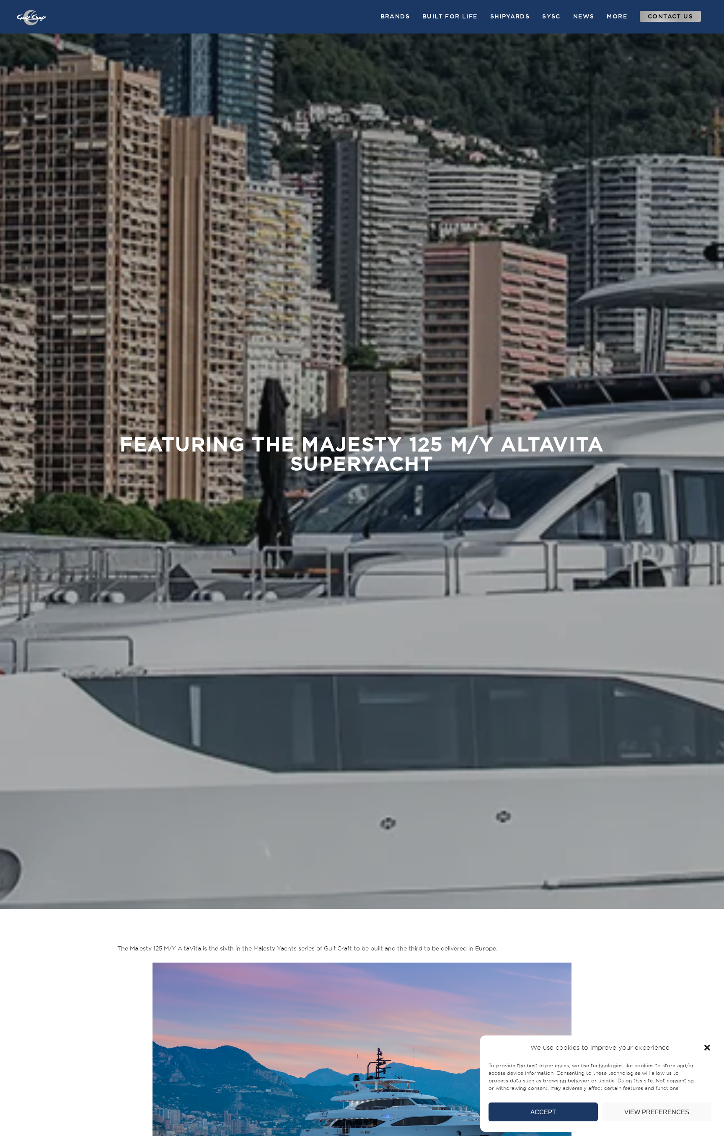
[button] (707, 1047)
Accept (543, 1111)
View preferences (656, 1111)
